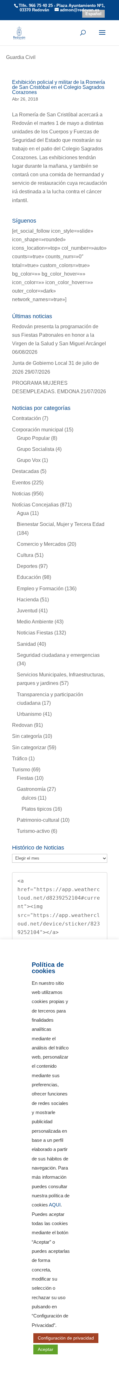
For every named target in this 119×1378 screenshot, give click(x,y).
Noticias (21, 493)
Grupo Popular (33, 438)
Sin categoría (27, 736)
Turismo (21, 769)
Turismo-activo (33, 831)
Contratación (26, 418)
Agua (23, 513)
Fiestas (25, 778)
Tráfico (19, 758)
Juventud (27, 610)
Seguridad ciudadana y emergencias (58, 655)
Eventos (21, 482)
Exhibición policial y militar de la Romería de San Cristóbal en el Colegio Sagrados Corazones (58, 87)
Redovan (22, 725)
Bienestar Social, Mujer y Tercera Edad (60, 524)
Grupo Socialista (35, 449)
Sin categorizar (29, 747)
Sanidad (26, 644)
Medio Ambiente (35, 621)
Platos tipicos (37, 809)
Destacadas (25, 471)
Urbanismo (29, 714)
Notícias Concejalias (35, 504)
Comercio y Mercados (41, 544)
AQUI (55, 1204)
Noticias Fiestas (35, 632)
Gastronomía (31, 789)
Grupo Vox (29, 460)
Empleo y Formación (40, 588)
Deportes (27, 566)
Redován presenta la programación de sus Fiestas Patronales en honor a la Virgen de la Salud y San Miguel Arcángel (59, 335)
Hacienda (28, 599)
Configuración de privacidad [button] (66, 1337)
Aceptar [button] (45, 1349)
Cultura (25, 555)
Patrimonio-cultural (38, 820)
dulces (29, 798)
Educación (29, 577)
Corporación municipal (37, 429)
